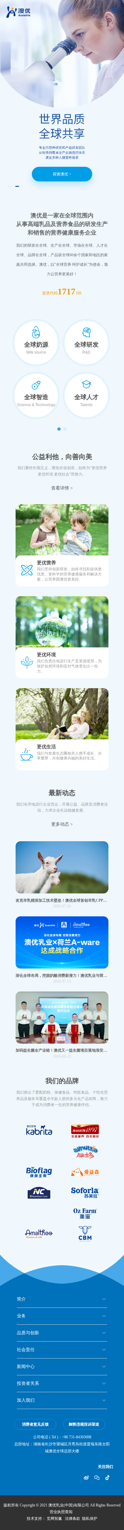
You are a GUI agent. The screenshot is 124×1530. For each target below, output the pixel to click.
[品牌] (85, 1213)
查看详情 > (62, 488)
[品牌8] (85, 1131)
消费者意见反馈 (35, 1424)
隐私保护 (89, 1518)
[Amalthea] (39, 1234)
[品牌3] (39, 1193)
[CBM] (85, 1234)
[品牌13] (39, 1172)
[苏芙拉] (85, 1193)
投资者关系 (28, 1383)
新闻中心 (26, 1366)
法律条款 (72, 1518)
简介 (21, 1299)
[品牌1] (85, 1172)
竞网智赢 (54, 1518)
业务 (21, 1316)
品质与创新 (28, 1332)
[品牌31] (39, 1131)
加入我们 (26, 1400)
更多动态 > (62, 824)
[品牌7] (85, 1151)
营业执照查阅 (61, 1512)
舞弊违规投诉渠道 (84, 1424)
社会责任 (26, 1349)
